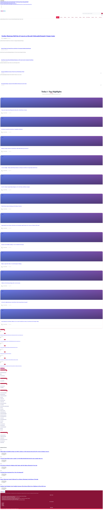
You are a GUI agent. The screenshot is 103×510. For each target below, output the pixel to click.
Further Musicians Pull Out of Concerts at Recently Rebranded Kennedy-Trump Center (28, 36)
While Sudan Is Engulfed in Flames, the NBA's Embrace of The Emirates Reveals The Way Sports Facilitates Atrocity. (24, 451)
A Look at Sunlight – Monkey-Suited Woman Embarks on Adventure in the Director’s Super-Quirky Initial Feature (19, 167)
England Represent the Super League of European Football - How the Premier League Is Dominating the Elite (14, 2)
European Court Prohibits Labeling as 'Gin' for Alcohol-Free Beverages (12, 244)
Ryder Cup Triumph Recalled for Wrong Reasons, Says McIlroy (8, 3)
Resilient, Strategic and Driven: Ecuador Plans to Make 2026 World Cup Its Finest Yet (14, 148)
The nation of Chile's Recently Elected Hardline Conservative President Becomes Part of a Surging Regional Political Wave (16, 4)
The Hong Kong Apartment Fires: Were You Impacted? (5, 353)
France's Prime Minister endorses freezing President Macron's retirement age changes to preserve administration (14, 1)
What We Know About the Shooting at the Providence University (11, 206)
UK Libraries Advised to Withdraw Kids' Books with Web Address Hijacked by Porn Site (9, 347)
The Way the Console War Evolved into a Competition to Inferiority (12, 129)
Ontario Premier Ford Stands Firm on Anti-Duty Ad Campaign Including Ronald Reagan (16, 48)
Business (3, 503)
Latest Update (2, 0)
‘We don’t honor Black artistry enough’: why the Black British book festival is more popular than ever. (21, 458)
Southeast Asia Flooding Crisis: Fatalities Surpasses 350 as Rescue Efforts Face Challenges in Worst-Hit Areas (23, 486)
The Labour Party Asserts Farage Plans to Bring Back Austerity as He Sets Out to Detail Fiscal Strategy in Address (16, 498)
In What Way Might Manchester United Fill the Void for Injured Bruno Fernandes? (14, 302)
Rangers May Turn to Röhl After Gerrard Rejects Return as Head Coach (11, 497)
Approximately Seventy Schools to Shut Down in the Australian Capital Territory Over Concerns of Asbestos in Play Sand (20, 225)
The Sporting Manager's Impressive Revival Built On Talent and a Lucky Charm (14, 83)
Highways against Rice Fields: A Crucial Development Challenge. (11, 263)
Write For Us (1, 508)
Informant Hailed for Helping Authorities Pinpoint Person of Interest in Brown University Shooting (14, 496)
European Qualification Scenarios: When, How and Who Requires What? (12, 71)
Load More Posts (2, 368)
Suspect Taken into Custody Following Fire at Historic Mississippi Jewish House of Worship (19, 479)
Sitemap (9, 508)
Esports (3, 504)
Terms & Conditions (5, 508)
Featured (3, 505)
